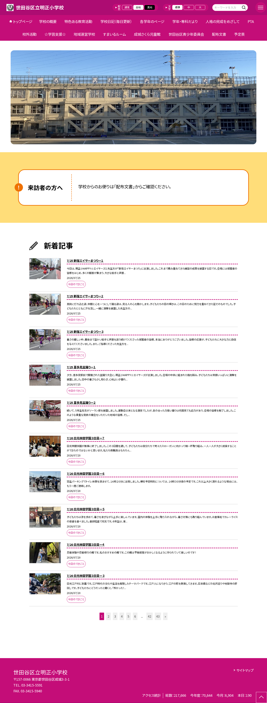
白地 (138, 7)
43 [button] (158, 616)
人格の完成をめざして (223, 21)
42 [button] (149, 616)
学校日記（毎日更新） (116, 21)
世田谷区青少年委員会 (186, 34)
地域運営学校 (84, 34)
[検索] (244, 7)
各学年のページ (152, 21)
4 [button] (122, 616)
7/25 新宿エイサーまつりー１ (85, 260)
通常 (127, 7)
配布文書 (219, 34)
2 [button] (108, 616)
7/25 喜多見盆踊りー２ (81, 402)
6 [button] (135, 616)
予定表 (239, 34)
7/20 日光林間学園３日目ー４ (86, 544)
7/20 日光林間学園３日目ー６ (86, 473)
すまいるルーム (114, 34)
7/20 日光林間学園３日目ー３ (86, 575)
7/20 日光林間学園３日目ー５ (86, 509)
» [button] (165, 616)
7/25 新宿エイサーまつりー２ (85, 296)
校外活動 (29, 34)
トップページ (22, 21)
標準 (177, 7)
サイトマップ (245, 670)
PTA (251, 21)
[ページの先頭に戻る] (261, 697)
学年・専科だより (185, 21)
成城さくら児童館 (147, 34)
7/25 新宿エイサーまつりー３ (85, 331)
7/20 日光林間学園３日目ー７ (86, 438)
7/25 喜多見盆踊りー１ (81, 367)
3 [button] (115, 616)
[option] (133, 97)
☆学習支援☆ (55, 34)
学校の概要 (48, 21)
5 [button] (128, 616)
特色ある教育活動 (78, 21)
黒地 (149, 7)
